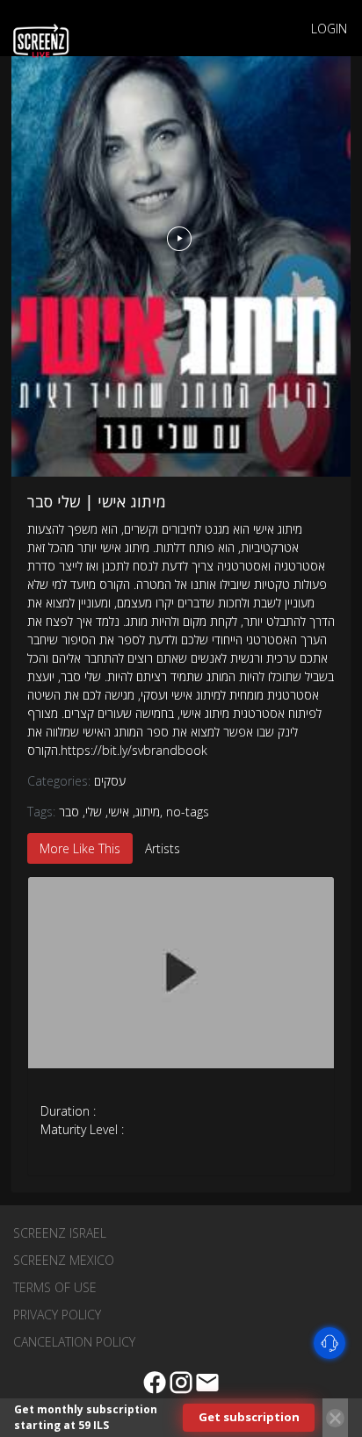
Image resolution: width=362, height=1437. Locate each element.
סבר (69, 811)
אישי (118, 811)
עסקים (110, 780)
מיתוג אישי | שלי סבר (96, 501)
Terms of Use (55, 1287)
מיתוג (147, 811)
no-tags (187, 811)
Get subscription (249, 1417)
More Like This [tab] (80, 848)
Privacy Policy (57, 1314)
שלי (93, 811)
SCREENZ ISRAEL (59, 1233)
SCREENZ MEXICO (63, 1260)
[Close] (335, 1418)
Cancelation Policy (74, 1341)
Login (329, 28)
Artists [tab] (162, 848)
